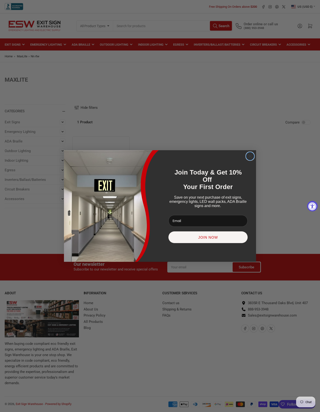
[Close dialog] (250, 156)
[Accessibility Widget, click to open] (312, 206)
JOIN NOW (208, 237)
